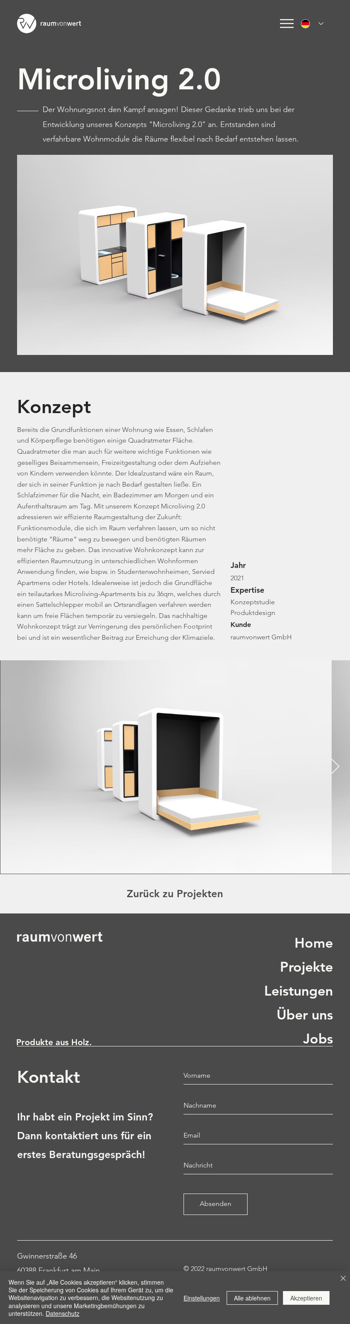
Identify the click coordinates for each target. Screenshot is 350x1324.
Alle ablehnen (252, 1298)
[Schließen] (343, 1279)
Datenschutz (62, 1313)
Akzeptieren (306, 1298)
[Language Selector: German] (309, 23)
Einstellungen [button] (202, 1298)
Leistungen (298, 990)
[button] (287, 23)
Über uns (305, 1014)
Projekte (306, 966)
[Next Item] (335, 767)
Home (314, 942)
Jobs (318, 1038)
